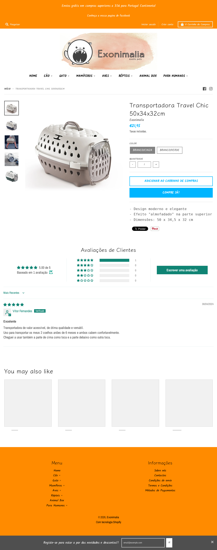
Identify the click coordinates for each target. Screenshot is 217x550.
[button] (85, 260)
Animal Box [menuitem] (148, 76)
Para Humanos (55, 505)
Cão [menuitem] (47, 76)
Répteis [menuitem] (124, 76)
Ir (169, 542)
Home (57, 470)
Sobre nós (160, 470)
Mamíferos (55, 485)
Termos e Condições (160, 485)
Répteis (55, 495)
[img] (13, 304)
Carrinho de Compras (197, 24)
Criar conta (167, 24)
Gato (55, 480)
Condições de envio (160, 480)
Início (7, 89)
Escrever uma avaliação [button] (182, 270)
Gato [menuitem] (63, 76)
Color (133, 143)
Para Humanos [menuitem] (174, 76)
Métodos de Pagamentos (160, 490)
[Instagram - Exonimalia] (211, 89)
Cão (55, 475)
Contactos (160, 475)
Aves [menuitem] (105, 76)
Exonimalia (136, 120)
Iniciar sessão (148, 24)
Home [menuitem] (33, 76)
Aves (55, 490)
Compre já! (171, 192)
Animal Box (57, 500)
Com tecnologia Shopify (108, 522)
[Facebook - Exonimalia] (204, 89)
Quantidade (136, 159)
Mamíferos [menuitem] (84, 76)
